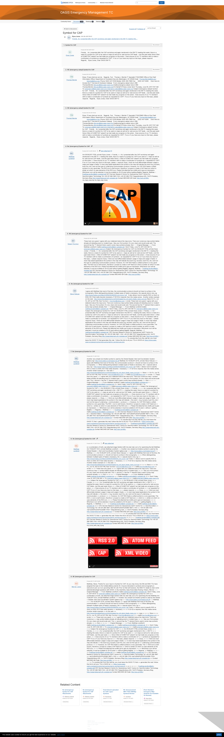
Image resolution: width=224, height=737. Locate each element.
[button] (93, 2)
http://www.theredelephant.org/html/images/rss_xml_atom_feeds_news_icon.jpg (120, 299)
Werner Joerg (76, 587)
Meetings (89, 21)
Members (100, 21)
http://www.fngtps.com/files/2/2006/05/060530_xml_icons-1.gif (106, 295)
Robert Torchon (73, 244)
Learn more (61, 735)
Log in (161, 2)
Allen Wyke (149, 698)
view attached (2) (106, 151)
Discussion (78, 21)
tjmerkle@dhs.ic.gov (93, 81)
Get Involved (116, 721)
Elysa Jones (70, 55)
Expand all (132, 29)
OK (220, 734)
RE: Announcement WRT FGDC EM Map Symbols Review (129, 691)
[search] (137, 2)
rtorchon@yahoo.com (117, 301)
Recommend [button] (156, 44)
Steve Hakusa (74, 294)
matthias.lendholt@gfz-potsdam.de (94, 174)
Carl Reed (128, 696)
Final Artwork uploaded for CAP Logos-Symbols (110, 691)
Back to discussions (71, 29)
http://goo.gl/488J (143, 178)
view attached (109, 443)
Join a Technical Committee (121, 726)
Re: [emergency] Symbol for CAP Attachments (67, 691)
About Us (140, 721)
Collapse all (141, 29)
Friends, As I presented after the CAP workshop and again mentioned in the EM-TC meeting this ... (104, 39)
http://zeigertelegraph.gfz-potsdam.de (104, 178)
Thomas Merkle (71, 80)
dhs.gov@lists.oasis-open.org (103, 85)
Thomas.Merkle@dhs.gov (147, 79)
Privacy (140, 723)
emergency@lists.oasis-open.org (95, 89)
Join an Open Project (119, 723)
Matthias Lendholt (69, 696)
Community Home (66, 21)
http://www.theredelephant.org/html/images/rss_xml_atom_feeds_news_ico (111, 613)
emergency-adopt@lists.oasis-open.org (120, 89)
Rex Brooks (108, 696)
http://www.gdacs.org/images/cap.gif (107, 361)
